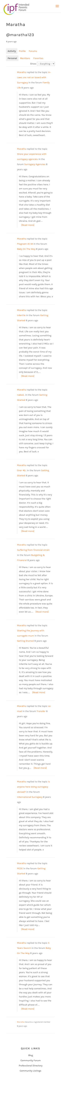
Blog (30, 1055)
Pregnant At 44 (25, 243)
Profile (22, 51)
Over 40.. (21, 470)
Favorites (38, 58)
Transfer (41, 711)
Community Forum (30, 1060)
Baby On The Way (26, 249)
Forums (33, 51)
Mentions (25, 58)
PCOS (20, 868)
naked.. (21, 394)
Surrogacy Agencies (34, 164)
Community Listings (30, 1070)
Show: (33, 63)
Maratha (21, 72)
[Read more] (27, 225)
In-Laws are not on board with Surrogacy (34, 77)
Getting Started (25, 640)
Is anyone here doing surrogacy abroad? (33, 786)
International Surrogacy (29, 797)
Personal (12, 58)
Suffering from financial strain (33, 549)
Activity (12, 51)
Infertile (21, 315)
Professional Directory (30, 1065)
